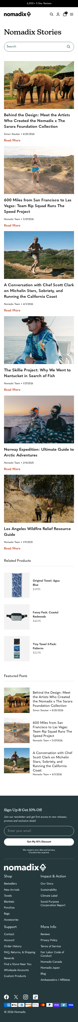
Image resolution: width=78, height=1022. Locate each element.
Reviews (45, 934)
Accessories (11, 919)
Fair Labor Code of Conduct (52, 954)
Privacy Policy (49, 940)
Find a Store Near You (17, 964)
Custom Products (15, 976)
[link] (6, 997)
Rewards (9, 958)
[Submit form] (68, 46)
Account (9, 940)
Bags (7, 913)
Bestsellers (10, 883)
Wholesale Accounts (16, 970)
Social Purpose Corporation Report (53, 903)
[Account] (58, 14)
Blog (43, 973)
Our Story (47, 883)
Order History (13, 946)
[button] (39, 585)
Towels (8, 895)
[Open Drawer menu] (71, 14)
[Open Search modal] (51, 14)
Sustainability (49, 889)
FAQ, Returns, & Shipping (19, 952)
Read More (12, 140)
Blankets (9, 901)
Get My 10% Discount (39, 842)
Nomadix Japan (50, 967)
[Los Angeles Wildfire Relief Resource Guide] (39, 499)
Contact (9, 934)
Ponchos (9, 907)
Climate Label (49, 895)
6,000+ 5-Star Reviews (39, 3)
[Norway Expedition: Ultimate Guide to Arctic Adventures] (39, 419)
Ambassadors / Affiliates (55, 980)
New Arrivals (11, 889)
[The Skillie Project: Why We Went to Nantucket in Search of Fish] (39, 340)
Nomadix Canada (51, 962)
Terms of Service (51, 946)
